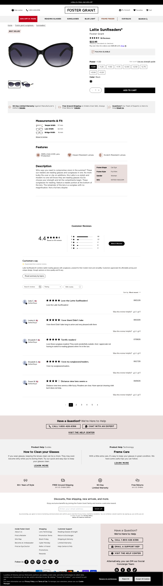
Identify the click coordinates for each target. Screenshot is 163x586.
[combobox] (52, 287)
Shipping (93, 43)
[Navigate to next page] (97, 405)
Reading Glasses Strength (68, 532)
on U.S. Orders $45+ (63, 487)
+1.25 (102, 67)
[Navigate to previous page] (65, 405)
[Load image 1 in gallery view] (14, 84)
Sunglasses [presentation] (73, 19)
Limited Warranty (64, 543)
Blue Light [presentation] (90, 19)
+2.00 (127, 67)
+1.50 (111, 67)
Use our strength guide (146, 61)
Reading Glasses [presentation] (53, 19)
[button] (53, 19)
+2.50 (136, 67)
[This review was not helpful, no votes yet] (138, 312)
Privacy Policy (30, 581)
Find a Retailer (20, 535)
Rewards (42, 554)
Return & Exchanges (65, 535)
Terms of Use (42, 581)
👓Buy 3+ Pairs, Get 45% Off (81, 2)
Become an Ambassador (24, 543)
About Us (18, 532)
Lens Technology (45, 532)
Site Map (18, 539)
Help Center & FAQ (65, 546)
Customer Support (65, 529)
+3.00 (94, 73)
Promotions (43, 550)
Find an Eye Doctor (22, 546)
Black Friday (44, 539)
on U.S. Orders (137, 487)
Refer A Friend (44, 546)
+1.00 (94, 67)
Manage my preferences (108, 579)
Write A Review (116, 243)
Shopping (42, 529)
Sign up (98, 509)
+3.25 (102, 73)
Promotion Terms (45, 535)
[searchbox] (30, 287)
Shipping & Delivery (65, 539)
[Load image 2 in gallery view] (27, 84)
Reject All (125, 579)
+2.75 (144, 67)
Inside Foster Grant (22, 529)
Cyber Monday (44, 543)
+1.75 (119, 67)
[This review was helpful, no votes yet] (134, 312)
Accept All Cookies (142, 579)
